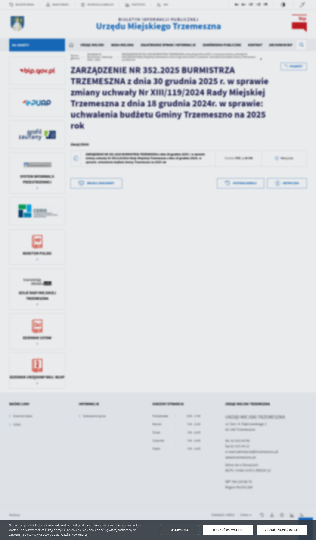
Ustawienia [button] (179, 530)
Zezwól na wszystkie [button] (282, 530)
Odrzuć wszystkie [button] (227, 530)
